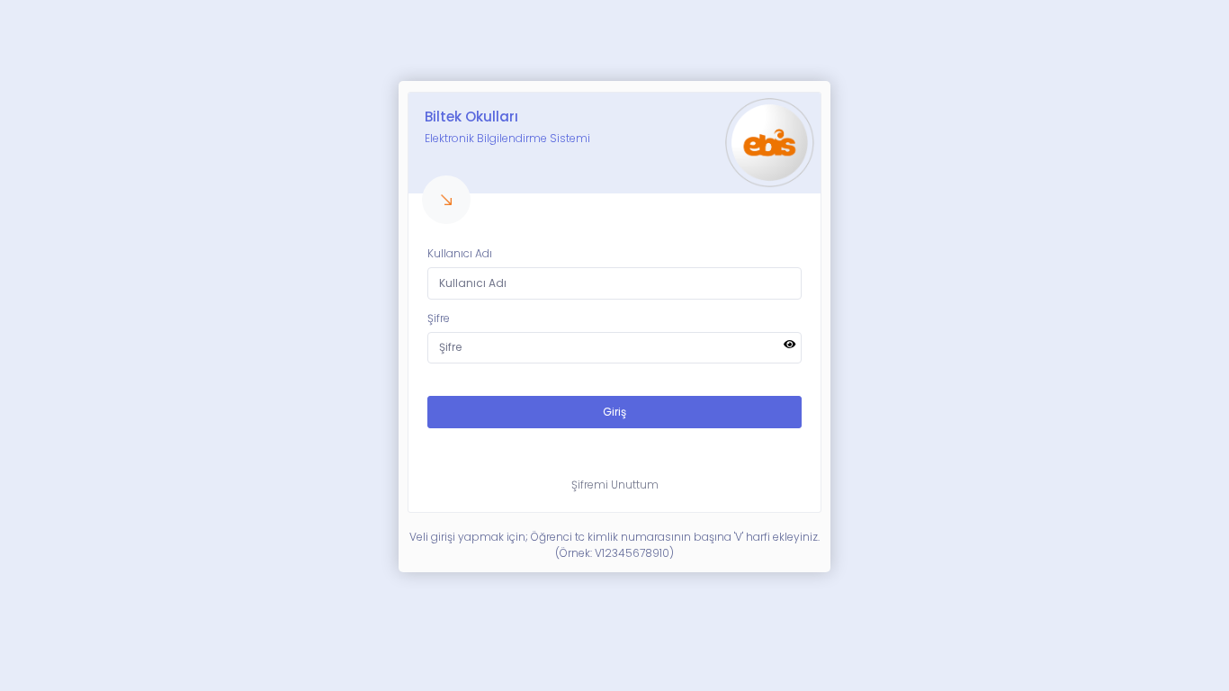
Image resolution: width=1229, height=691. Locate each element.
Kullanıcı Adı (459, 253)
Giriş (614, 411)
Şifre (438, 318)
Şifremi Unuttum (615, 484)
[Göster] (790, 345)
